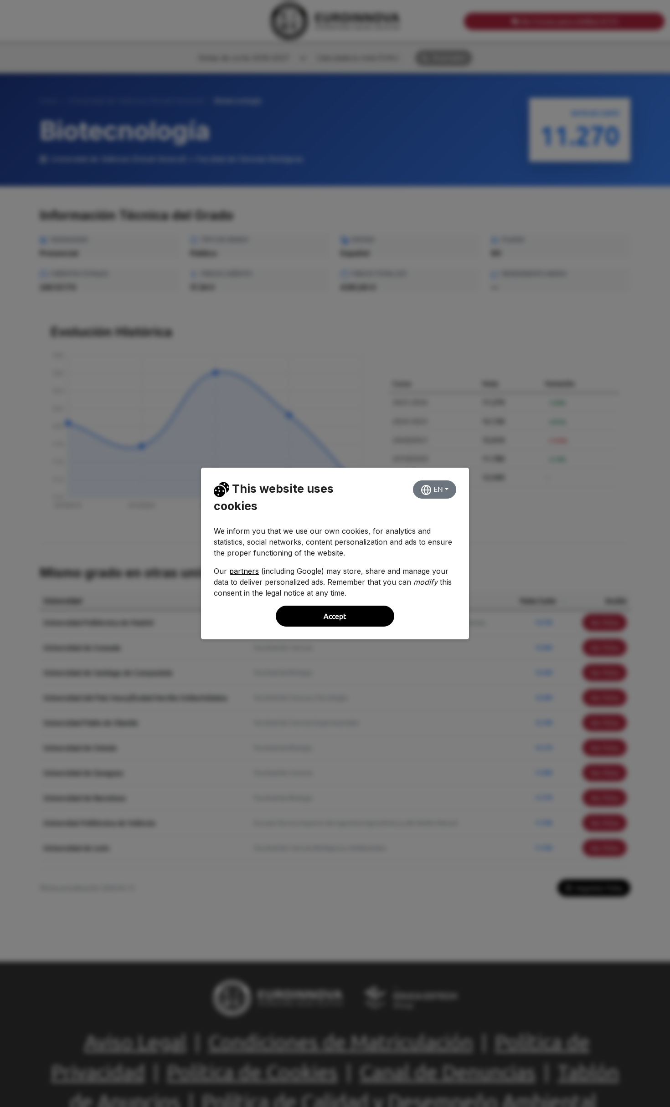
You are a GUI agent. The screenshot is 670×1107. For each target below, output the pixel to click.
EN (437, 489)
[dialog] (335, 553)
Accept (335, 616)
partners (244, 571)
